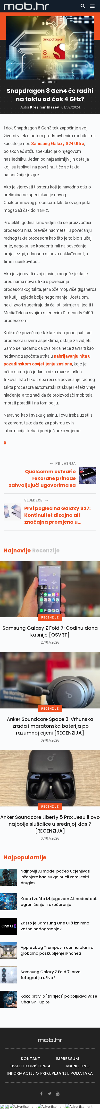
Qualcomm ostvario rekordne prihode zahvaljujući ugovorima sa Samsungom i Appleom (42, 478)
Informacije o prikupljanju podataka (50, 1073)
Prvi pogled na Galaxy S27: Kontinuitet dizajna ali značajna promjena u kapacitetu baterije (57, 515)
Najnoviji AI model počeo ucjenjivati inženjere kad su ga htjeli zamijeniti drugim (55, 877)
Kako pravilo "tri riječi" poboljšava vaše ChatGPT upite (59, 999)
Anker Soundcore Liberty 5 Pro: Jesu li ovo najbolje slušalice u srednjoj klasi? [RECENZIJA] (50, 824)
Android (49, 82)
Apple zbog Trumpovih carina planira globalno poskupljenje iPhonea (57, 950)
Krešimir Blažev (44, 107)
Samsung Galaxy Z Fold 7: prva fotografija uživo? (51, 975)
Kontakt (30, 1058)
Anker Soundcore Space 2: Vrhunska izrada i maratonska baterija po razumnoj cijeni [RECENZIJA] (50, 726)
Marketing (78, 1066)
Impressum (67, 1058)
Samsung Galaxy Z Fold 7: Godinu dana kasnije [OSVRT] (50, 631)
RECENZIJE (49, 617)
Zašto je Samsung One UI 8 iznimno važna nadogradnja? (55, 926)
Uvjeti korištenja (30, 1066)
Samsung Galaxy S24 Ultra (57, 143)
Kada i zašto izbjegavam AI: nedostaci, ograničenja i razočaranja (59, 901)
